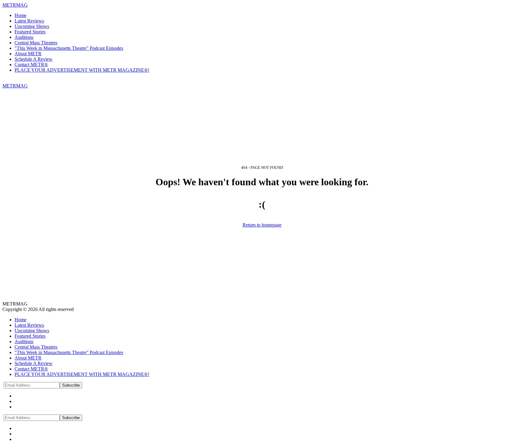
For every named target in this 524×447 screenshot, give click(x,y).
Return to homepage (262, 224)
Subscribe (71, 385)
